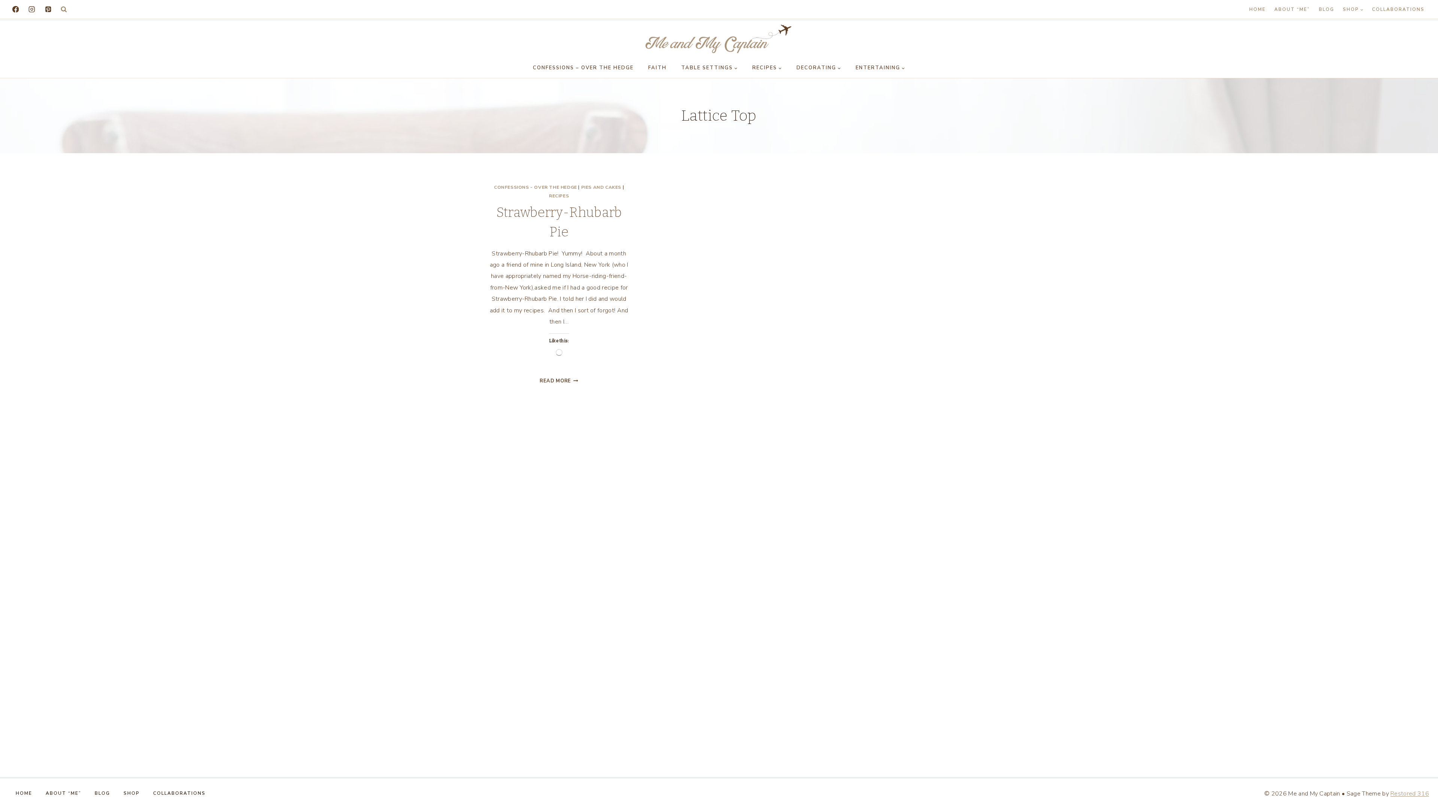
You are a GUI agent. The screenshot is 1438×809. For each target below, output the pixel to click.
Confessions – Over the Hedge (583, 67)
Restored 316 (1409, 794)
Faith (657, 67)
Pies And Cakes (601, 187)
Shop (132, 793)
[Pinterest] (48, 9)
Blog (1326, 9)
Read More (559, 381)
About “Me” (1292, 9)
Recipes (559, 196)
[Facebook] (15, 9)
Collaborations (1398, 9)
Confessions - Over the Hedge (535, 187)
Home (1257, 9)
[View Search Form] (63, 9)
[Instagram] (31, 9)
